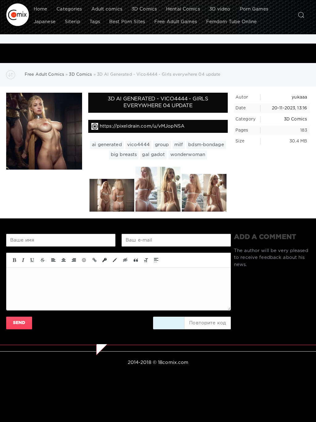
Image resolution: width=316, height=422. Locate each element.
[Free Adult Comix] (17, 15)
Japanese (45, 22)
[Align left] (53, 260)
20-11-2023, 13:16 (289, 108)
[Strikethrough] (42, 260)
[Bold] (14, 260)
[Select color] (115, 260)
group (162, 145)
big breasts (124, 155)
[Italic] (23, 260)
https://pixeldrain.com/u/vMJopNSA (142, 126)
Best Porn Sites (127, 22)
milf (178, 145)
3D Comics (144, 9)
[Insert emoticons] (84, 260)
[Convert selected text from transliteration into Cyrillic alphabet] (146, 260)
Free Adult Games (175, 22)
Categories (69, 9)
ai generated (107, 145)
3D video (220, 9)
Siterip (72, 22)
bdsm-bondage (206, 145)
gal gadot (153, 155)
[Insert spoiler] (156, 260)
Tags (94, 22)
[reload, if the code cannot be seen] (169, 323)
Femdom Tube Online (231, 22)
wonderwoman (187, 155)
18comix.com (173, 363)
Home (40, 9)
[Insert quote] (136, 260)
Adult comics (106, 9)
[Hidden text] (125, 260)
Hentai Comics (183, 9)
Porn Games (254, 9)
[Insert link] (94, 260)
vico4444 (138, 145)
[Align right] (74, 260)
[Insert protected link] (104, 260)
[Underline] (32, 260)
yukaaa (299, 97)
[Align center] (63, 260)
